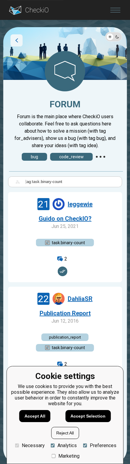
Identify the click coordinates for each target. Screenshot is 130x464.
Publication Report (65, 313)
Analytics (67, 445)
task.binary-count (68, 242)
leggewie (80, 204)
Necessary (33, 445)
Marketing (69, 456)
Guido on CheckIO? (65, 218)
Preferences (103, 445)
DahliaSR (80, 298)
